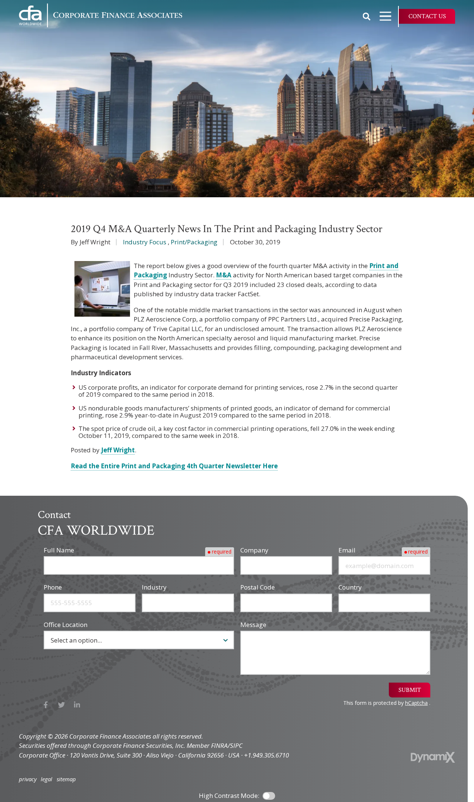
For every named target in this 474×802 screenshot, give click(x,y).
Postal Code (257, 587)
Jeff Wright (118, 450)
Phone (53, 587)
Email (347, 550)
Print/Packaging (194, 242)
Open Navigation (385, 16)
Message (253, 624)
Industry (154, 587)
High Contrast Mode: (229, 795)
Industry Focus (144, 242)
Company (254, 550)
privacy (28, 779)
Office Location (65, 624)
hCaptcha (416, 702)
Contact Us (427, 16)
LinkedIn (77, 705)
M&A (223, 275)
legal (46, 779)
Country (350, 587)
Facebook (46, 705)
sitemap (66, 779)
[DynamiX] (433, 757)
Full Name (59, 550)
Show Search (366, 16)
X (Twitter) (62, 705)
